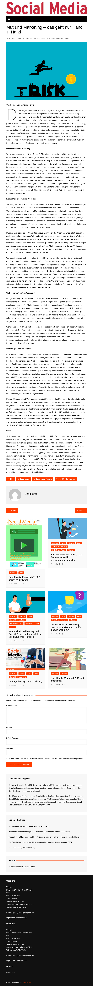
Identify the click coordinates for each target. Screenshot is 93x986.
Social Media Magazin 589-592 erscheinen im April (29, 826)
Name (9, 728)
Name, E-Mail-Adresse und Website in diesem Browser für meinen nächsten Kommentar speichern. (46, 759)
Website (9, 748)
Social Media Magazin (44, 479)
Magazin (37, 38)
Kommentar (11, 706)
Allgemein (29, 38)
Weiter (79, 511)
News (43, 38)
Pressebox (10, 973)
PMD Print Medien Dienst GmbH (22, 867)
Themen (67, 38)
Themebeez (27, 982)
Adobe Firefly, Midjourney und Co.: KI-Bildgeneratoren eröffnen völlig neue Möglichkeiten (25, 634)
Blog (11, 479)
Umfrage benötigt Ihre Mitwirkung (25, 681)
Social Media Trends (58, 550)
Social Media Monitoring (18, 677)
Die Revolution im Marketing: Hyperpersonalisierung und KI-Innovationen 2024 (66, 627)
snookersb (12, 38)
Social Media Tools (16, 623)
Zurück (13, 511)
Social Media (24, 479)
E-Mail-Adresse (13, 738)
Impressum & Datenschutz (16, 918)
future (63, 543)
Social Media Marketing (54, 38)
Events (22, 673)
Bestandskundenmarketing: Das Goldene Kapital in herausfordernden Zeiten (67, 557)
